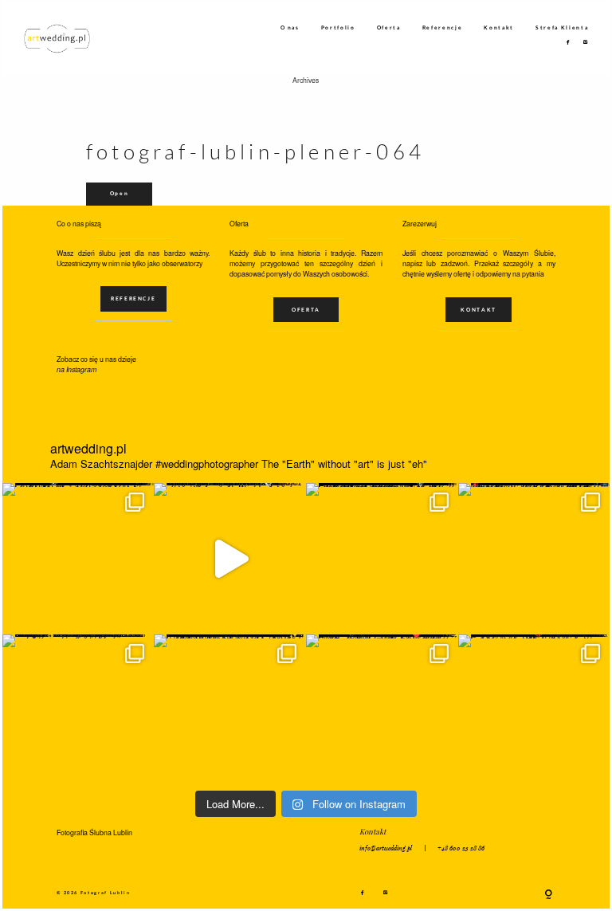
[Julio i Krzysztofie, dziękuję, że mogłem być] (230, 559)
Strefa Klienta (562, 27)
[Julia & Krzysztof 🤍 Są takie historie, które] (382, 559)
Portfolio (338, 27)
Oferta (389, 27)
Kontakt (499, 27)
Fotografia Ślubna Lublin (94, 832)
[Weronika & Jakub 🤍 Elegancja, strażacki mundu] (78, 559)
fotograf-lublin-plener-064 (255, 151)
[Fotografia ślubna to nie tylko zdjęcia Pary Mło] (534, 559)
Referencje (442, 27)
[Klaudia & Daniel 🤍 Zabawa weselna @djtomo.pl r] (534, 710)
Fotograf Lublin (105, 892)
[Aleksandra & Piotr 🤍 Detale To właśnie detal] (230, 710)
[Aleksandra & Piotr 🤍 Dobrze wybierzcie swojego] (78, 710)
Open (119, 193)
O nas (290, 27)
